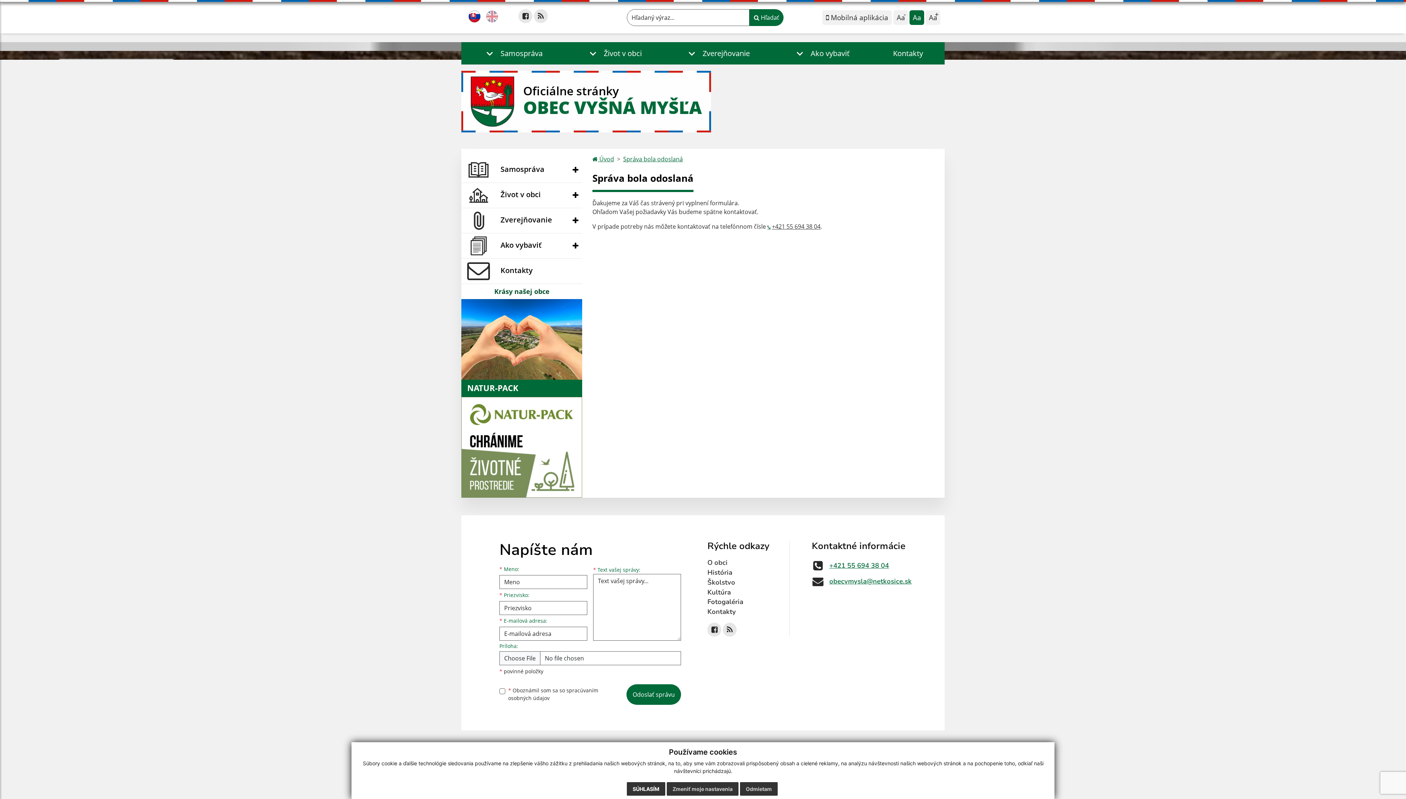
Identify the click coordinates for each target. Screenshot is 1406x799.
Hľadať (769, 18)
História (719, 572)
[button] (512, 53)
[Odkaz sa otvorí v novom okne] (525, 16)
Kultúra (719, 592)
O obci (717, 562)
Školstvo (721, 582)
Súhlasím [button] (646, 789)
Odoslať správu (654, 695)
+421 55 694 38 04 (796, 226)
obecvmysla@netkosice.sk (870, 581)
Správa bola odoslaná (653, 159)
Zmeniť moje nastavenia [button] (703, 789)
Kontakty (908, 53)
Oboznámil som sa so (553, 694)
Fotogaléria (725, 601)
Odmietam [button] (759, 789)
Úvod (606, 159)
